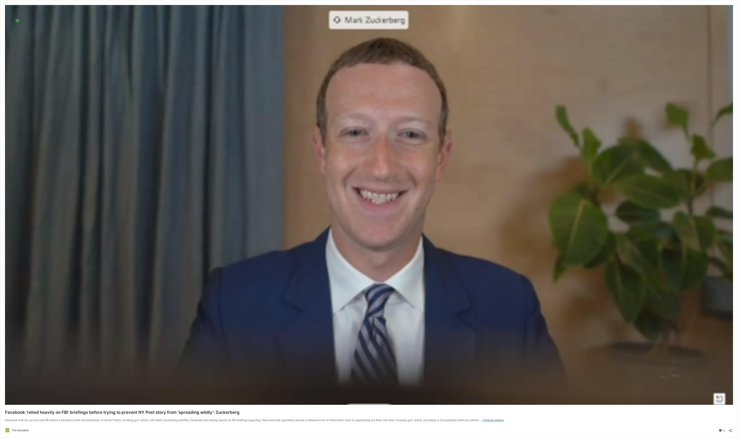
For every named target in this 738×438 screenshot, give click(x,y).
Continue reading (493, 420)
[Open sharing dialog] (730, 429)
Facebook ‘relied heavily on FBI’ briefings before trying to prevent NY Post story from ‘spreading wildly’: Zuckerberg (122, 412)
